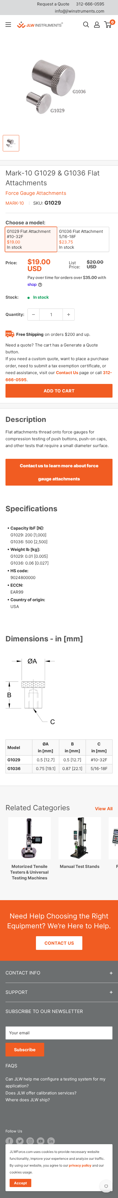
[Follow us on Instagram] (30, 1141)
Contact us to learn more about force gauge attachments (59, 472)
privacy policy (80, 1165)
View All (104, 808)
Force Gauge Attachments (35, 193)
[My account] (97, 25)
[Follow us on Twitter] (20, 1141)
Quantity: (14, 314)
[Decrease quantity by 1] (33, 314)
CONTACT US (59, 943)
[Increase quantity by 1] (68, 314)
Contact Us (67, 372)
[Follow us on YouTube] (40, 1141)
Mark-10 (14, 203)
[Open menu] (8, 24)
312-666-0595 (90, 4)
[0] (108, 24)
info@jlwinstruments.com (79, 11)
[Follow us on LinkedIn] (51, 1141)
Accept (20, 1183)
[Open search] (86, 25)
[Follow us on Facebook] (9, 1141)
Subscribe (25, 1049)
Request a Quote (53, 4)
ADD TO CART (59, 391)
